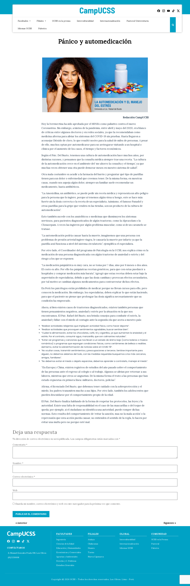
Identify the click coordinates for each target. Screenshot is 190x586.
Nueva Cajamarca (96, 556)
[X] (178, 10)
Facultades (23, 21)
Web (15, 490)
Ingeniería (61, 539)
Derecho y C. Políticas (66, 561)
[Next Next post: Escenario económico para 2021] (168, 523)
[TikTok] (173, 10)
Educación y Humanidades (68, 548)
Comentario (20, 444)
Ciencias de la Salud (65, 544)
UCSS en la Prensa (159, 539)
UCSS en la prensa (61, 21)
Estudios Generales (65, 565)
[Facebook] (158, 10)
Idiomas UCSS (25, 28)
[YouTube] (168, 10)
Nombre (18, 463)
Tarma (91, 552)
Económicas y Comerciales (68, 552)
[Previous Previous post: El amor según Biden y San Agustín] (20, 523)
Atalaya (91, 539)
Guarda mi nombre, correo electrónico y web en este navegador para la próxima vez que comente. (68, 503)
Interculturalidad (85, 21)
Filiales (40, 21)
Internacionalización (110, 21)
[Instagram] (163, 10)
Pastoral (155, 544)
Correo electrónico (24, 476)
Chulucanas (93, 544)
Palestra (42, 28)
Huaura (91, 548)
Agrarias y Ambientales (66, 556)
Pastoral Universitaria (138, 21)
